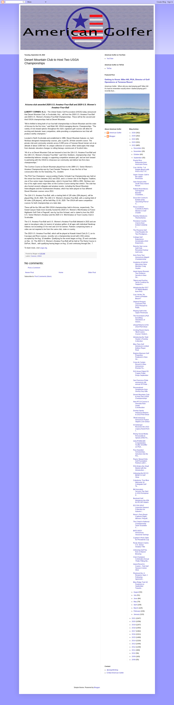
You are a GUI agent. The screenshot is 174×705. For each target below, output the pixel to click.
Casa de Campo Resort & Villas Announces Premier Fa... (139, 365)
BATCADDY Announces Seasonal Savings (141, 533)
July (135, 595)
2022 (134, 145)
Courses (33, 256)
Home (61, 272)
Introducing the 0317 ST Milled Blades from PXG (140, 289)
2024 (134, 139)
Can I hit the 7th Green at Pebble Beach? (140, 297)
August (136, 592)
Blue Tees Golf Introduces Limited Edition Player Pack (141, 347)
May (135, 602)
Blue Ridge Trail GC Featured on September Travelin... (140, 585)
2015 (134, 637)
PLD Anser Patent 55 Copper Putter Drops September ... (141, 374)
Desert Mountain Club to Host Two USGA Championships (141, 396)
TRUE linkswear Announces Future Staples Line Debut (141, 420)
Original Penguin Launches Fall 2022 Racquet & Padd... (140, 304)
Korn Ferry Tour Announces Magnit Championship (141, 257)
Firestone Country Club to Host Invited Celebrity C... (140, 224)
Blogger (112, 136)
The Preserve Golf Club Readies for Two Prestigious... (140, 232)
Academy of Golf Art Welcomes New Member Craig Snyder (140, 265)
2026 (134, 133)
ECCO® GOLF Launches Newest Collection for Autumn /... (141, 508)
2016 (134, 634)
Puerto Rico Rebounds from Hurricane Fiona (140, 162)
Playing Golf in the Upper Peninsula (140, 312)
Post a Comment (34, 268)
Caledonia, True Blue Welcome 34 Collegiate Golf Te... (141, 483)
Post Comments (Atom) (43, 276)
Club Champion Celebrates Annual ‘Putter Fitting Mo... (141, 559)
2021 (134, 618)
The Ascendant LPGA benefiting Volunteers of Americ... (141, 319)
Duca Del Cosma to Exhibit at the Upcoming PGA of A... (140, 201)
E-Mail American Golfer (115, 673)
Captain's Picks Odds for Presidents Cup (141, 539)
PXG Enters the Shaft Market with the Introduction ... (141, 468)
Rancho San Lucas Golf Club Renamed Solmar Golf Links (140, 249)
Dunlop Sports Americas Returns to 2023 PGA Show (141, 413)
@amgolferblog (112, 670)
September (138, 158)
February (137, 611)
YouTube (110, 58)
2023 (134, 142)
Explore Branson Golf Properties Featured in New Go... (141, 356)
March (136, 608)
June (136, 598)
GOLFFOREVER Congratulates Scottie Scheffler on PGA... (140, 444)
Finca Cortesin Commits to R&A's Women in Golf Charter (140, 210)
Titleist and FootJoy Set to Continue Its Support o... (141, 282)
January (137, 614)
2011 (134, 650)
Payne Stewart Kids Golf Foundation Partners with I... (140, 461)
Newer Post (29, 272)
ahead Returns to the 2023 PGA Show (141, 326)
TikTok (109, 68)
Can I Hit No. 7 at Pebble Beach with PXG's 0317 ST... (141, 169)
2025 (134, 136)
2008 (134, 660)
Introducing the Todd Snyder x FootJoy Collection (140, 339)
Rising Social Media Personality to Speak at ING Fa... (141, 436)
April (135, 605)
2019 (134, 625)
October (137, 154)
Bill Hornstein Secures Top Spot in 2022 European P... (141, 492)
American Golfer (115, 133)
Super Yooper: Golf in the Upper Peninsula (141, 177)
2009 (134, 656)
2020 (134, 621)
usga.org (43, 248)
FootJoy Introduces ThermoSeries (140, 217)
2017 (134, 631)
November (138, 151)
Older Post (92, 272)
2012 (134, 647)
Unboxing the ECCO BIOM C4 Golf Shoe (140, 475)
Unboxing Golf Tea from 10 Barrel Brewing (140, 552)
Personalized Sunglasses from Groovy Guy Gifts (140, 389)
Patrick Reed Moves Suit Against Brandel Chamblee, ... (140, 192)
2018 (134, 628)
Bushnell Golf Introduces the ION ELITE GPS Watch (141, 500)
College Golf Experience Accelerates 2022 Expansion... (140, 240)
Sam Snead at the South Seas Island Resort (141, 184)
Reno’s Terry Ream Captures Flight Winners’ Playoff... (140, 516)
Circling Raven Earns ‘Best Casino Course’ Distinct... (141, 332)
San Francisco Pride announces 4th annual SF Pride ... (141, 382)
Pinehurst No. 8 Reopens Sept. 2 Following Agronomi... (140, 576)
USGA (39, 256)
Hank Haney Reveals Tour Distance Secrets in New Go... (141, 274)
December (138, 148)
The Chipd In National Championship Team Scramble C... (141, 524)
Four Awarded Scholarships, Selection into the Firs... (140, 453)
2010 (134, 653)
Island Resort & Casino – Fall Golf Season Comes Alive (140, 567)
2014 (134, 641)
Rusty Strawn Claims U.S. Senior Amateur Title (141, 545)
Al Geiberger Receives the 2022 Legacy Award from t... (141, 428)
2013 (134, 644)
